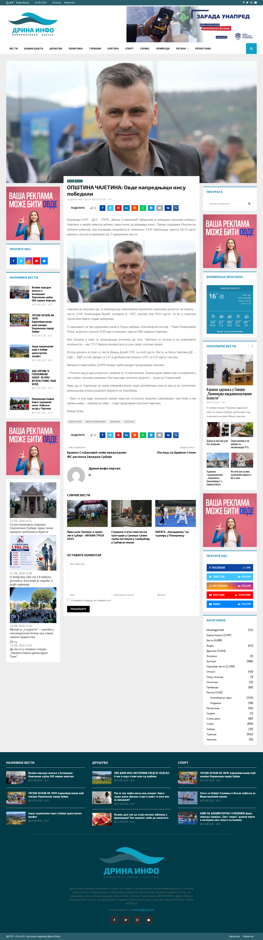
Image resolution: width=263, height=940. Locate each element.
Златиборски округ (221, 697)
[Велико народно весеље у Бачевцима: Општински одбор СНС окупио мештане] (19, 292)
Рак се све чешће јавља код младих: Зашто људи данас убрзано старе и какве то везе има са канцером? (141, 796)
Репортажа (203, 48)
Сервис (145, 48)
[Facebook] (114, 920)
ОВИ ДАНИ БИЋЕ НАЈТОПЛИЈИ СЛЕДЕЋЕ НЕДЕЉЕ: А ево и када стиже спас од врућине (142, 774)
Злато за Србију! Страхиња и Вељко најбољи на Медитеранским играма (227, 794)
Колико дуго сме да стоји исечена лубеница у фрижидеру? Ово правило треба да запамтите (141, 815)
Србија (211, 729)
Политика (76, 48)
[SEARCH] (249, 203)
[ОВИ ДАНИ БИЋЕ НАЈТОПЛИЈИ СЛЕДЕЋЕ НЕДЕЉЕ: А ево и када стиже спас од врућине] (101, 777)
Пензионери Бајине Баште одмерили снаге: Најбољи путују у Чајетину (43, 403)
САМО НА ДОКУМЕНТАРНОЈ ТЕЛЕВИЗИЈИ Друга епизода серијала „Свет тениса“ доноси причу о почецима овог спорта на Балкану (227, 816)
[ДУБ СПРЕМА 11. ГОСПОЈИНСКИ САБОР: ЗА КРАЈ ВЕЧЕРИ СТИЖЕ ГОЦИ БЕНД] (19, 375)
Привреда (163, 48)
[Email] (149, 920)
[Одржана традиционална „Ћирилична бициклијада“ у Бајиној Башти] (218, 460)
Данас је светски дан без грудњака (217, 442)
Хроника (211, 739)
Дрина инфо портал (80, 199)
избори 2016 (75, 422)
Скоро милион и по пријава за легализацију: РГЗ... (240, 444)
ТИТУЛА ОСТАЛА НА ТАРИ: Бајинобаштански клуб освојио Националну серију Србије (43, 323)
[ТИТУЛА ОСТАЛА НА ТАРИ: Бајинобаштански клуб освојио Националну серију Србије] (19, 320)
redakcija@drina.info (142, 910)
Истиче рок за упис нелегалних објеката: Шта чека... (241, 474)
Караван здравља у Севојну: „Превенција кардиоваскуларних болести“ (229, 394)
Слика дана (213, 718)
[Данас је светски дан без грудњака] (218, 429)
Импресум (234, 936)
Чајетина (129, 422)
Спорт (129, 48)
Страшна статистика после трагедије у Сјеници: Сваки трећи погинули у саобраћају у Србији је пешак (130, 537)
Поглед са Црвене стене (176, 452)
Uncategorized (215, 630)
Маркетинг (69, 2)
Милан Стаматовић (96, 422)
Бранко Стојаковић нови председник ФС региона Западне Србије (96, 454)
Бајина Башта (33, 48)
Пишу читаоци (215, 677)
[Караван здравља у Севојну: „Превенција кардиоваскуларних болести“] (230, 369)
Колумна (212, 656)
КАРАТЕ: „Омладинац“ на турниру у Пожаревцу (172, 533)
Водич (210, 646)
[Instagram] (137, 920)
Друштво (56, 48)
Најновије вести (216, 666)
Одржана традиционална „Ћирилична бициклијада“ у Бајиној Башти (215, 477)
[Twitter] (126, 920)
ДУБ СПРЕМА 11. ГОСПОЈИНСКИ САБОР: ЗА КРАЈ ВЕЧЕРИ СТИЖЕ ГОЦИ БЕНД (44, 377)
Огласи (211, 671)
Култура (113, 48)
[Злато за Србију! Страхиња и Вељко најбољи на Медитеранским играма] (187, 797)
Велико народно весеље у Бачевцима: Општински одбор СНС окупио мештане (44, 293)
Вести (13, 48)
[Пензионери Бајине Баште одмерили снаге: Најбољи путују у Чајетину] (19, 403)
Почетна (56, 2)
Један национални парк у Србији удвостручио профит (42, 351)
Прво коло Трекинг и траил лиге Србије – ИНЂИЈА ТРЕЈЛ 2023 (85, 535)
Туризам (95, 48)
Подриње (215, 703)
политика (115, 422)
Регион (181, 48)
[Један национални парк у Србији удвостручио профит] (19, 351)
